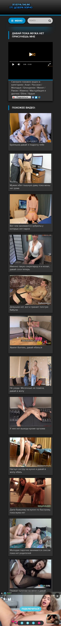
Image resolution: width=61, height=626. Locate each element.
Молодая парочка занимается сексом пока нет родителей (30, 552)
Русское (36, 84)
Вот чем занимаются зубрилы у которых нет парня (26, 227)
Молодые (16, 87)
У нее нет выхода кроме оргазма (27, 428)
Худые (31, 93)
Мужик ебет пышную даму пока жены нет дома (30, 187)
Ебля (23, 93)
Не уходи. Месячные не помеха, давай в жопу (27, 389)
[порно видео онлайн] (20, 7)
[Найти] (50, 21)
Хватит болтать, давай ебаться (26, 347)
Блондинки (29, 87)
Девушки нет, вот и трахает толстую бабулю (29, 308)
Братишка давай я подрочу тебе (27, 144)
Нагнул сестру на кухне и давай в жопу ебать (28, 471)
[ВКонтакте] (33, 97)
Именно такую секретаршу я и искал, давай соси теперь (30, 268)
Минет (40, 87)
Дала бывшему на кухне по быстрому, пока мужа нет (30, 511)
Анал (27, 84)
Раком (14, 90)
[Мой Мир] (39, 97)
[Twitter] (36, 97)
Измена (24, 90)
